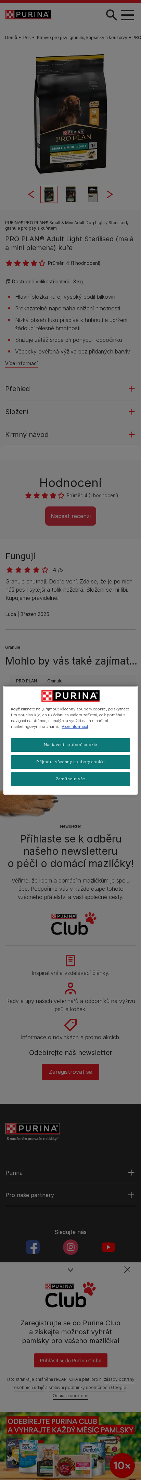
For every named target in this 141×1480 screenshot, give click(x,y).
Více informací (75, 726)
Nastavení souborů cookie (70, 744)
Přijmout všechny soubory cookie (70, 761)
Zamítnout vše (70, 778)
